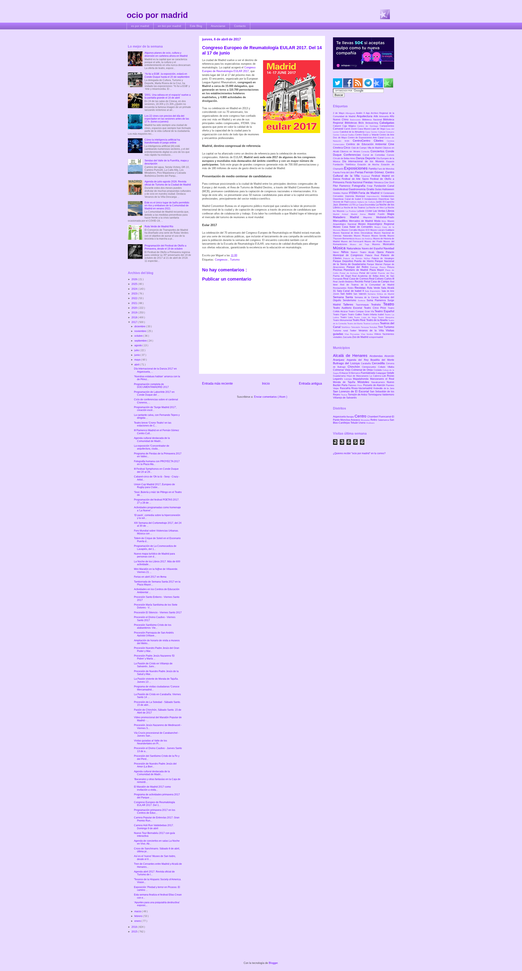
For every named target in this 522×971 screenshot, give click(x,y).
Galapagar (381, 373)
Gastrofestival (341, 189)
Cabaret (337, 126)
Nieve (337, 252)
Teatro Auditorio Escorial (348, 307)
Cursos (390, 155)
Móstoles (364, 382)
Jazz (336, 204)
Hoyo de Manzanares (358, 376)
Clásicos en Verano (350, 151)
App (368, 113)
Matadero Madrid (348, 217)
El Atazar (344, 373)
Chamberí (373, 416)
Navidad (389, 248)
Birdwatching (372, 123)
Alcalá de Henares (351, 355)
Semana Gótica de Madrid (381, 294)
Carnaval (338, 128)
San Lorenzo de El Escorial (351, 391)
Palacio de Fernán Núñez (357, 258)
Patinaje (375, 267)
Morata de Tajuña (345, 382)
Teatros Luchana (371, 323)
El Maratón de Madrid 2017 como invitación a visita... (152, 788)
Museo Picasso (362, 235)
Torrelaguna (375, 394)
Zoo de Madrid (360, 337)
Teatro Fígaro (340, 314)
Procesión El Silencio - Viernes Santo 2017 (158, 612)
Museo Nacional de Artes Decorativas (353, 233)
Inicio (266, 383)
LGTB (352, 204)
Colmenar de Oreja (362, 369)
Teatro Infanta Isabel (374, 314)
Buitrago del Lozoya (347, 363)
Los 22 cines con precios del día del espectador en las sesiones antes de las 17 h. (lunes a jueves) (167, 118)
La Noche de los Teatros (353, 207)
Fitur (336, 185)
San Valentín (360, 294)
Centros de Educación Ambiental (367, 144)
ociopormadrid (376, 337)
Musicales (388, 244)
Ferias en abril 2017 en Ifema (150, 576)
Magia (390, 214)
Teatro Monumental (343, 320)
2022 (135, 298)
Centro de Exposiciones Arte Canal (366, 137)
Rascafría (346, 388)
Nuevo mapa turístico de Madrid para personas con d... (154, 555)
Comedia (365, 151)
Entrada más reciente (217, 383)
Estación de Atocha (369, 164)
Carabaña (366, 363)
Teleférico (346, 327)
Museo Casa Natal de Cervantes (353, 226)
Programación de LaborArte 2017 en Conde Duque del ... (154, 393)
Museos (377, 244)
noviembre (140, 331)
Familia (373, 168)
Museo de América (364, 238)
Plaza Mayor (377, 270)
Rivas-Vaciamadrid (362, 388)
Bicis (361, 122)
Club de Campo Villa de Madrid (367, 147)
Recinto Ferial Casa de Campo (372, 281)
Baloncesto (356, 120)
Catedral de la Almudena (352, 132)
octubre (138, 335)
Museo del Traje (361, 244)
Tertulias (373, 327)
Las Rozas (388, 375)
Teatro (388, 304)
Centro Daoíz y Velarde (367, 134)
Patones (352, 385)
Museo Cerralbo (349, 230)
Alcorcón (389, 356)
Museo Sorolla (379, 235)
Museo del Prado (373, 241)
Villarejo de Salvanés (345, 397)
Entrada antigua (310, 383)
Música (340, 248)
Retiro (351, 288)
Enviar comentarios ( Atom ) (270, 396)
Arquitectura (365, 116)
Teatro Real (359, 320)
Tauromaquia (363, 304)
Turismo (235, 259)
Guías (378, 189)
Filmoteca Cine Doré (384, 182)
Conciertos (378, 151)
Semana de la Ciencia (367, 297)
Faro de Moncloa (385, 169)
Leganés (338, 378)
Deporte (370, 158)
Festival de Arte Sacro (356, 179)
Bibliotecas (352, 122)
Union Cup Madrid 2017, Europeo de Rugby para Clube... (154, 486)
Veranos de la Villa (372, 330)
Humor (345, 193)
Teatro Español (384, 311)
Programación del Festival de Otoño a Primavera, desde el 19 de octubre (165, 247)
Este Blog (196, 26)
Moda (378, 221)
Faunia (336, 172)
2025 (135, 284)
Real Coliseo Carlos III (381, 278)
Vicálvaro (370, 423)
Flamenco (345, 185)
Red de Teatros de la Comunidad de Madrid (367, 284)
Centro (361, 416)
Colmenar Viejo (342, 369)
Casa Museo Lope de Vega (372, 129)
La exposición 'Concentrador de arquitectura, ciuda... (151, 447)
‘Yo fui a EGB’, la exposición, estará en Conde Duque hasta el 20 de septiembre (167, 75)
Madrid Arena (359, 214)
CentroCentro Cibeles (370, 140)
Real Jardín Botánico (344, 281)
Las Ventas (379, 211)
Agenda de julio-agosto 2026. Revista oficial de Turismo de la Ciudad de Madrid (168, 183)
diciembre (140, 326)
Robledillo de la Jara (383, 388)
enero (138, 921)
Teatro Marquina (386, 317)
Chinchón (355, 366)
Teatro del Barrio (355, 323)
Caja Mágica (349, 126)
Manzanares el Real (382, 378)
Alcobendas (376, 356)
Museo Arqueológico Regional (376, 224)
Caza (368, 132)
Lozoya (348, 379)
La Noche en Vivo (375, 207)
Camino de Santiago (368, 126)
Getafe (390, 373)
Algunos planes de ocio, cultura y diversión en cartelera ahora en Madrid (166, 54)
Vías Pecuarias (353, 334)
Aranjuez (340, 359)
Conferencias (353, 154)
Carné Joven (351, 129)
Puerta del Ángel (342, 276)
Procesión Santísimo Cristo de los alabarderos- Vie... (152, 626)
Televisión (356, 327)
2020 (135, 307)
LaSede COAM (365, 211)
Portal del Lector (368, 273)
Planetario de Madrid (356, 270)
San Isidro (346, 293)
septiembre (140, 340)
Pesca (383, 267)
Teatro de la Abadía (377, 320)
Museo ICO (364, 230)
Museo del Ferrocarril (352, 241)
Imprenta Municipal (356, 196)
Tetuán (355, 422)
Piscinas (338, 270)
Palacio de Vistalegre (383, 258)
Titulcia (344, 395)
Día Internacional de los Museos (364, 161)
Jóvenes (344, 204)
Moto (384, 221)
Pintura (390, 267)
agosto (138, 345)
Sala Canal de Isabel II (351, 291)
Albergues (350, 113)
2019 (135, 312)
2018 (135, 317)
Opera (381, 252)
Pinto (360, 385)
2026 (135, 279)
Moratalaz (365, 420)
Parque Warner (375, 264)
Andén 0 (361, 113)
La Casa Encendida (365, 204)
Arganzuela (339, 416)
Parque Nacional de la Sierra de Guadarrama (363, 262)
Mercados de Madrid (361, 221)
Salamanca (384, 420)
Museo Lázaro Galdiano (382, 230)
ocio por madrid (157, 15)
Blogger (273, 962)
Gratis (370, 189)
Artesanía (384, 116)
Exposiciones (356, 168)
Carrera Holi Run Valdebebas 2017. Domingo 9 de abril (154, 827)
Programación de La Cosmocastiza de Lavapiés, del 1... (155, 547)
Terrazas (365, 327)
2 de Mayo (339, 113)
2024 (135, 288)
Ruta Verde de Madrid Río (159, 226)
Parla (345, 385)
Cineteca (338, 147)
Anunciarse (218, 26)
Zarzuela (347, 337)
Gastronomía (357, 189)
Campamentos (387, 126)
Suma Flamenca (377, 300)
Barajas (350, 416)
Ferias (359, 172)
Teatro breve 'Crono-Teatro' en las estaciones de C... (152, 424)
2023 (135, 293)
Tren (381, 327)
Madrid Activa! (342, 214)
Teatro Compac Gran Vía (361, 311)
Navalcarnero (379, 382)
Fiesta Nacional (354, 182)
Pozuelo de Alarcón (374, 385)
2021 (135, 303)
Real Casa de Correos (356, 278)
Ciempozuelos (370, 367)
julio (137, 350)
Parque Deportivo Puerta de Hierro (354, 261)
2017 (135, 322)
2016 (135, 927)
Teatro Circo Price (376, 307)
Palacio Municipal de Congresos (363, 254)
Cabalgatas (386, 122)
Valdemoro (388, 394)
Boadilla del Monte (382, 359)
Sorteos (362, 300)
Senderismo (350, 300)
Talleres (349, 304)
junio (137, 355)
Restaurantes (340, 288)
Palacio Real (373, 255)
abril (137, 364)
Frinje (370, 186)
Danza (360, 158)
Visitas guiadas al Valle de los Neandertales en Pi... (150, 742)
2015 (135, 931)
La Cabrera (375, 376)
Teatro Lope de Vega (366, 317)
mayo (137, 359)
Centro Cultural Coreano (382, 132)
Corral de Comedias (375, 155)
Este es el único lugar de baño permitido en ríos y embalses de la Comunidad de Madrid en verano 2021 (167, 205)
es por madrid (140, 26)
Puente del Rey (386, 273)
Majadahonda (361, 378)
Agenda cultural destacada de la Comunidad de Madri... (152, 439)
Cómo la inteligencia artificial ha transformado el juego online (162, 141)
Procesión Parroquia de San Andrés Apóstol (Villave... (154, 634)
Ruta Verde (374, 287)
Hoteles (337, 193)
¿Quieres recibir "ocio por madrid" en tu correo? (359, 453)
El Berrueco (355, 373)
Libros (390, 210)
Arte (376, 116)
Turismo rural (341, 330)
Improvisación (374, 196)
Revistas (361, 287)
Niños (346, 252)
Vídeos (378, 334)
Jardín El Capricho (385, 202)
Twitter (354, 330)
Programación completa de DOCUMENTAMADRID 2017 (151, 385)
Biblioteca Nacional (372, 119)
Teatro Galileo (355, 314)
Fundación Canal (384, 185)
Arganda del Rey (358, 359)
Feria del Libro (347, 172)
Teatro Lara (347, 317)
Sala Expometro (373, 291)
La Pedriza (351, 211)
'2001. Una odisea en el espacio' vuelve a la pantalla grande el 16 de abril (168, 96)
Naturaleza (354, 248)
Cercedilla (379, 363)
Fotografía (359, 185)
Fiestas (368, 182)
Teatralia (377, 304)
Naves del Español (373, 248)
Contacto (240, 26)
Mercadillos (341, 220)
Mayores (369, 217)
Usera (362, 422)
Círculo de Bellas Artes (344, 158)
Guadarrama (340, 376)
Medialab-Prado (385, 217)
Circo (347, 147)
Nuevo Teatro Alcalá (364, 252)
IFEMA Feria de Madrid (364, 192)
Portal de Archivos (349, 273)
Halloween (388, 189)
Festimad (366, 176)
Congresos (221, 259)
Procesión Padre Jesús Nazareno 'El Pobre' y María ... (154, 657)
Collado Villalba (386, 367)
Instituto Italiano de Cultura (362, 202)
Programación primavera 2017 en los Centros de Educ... (154, 811)
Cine (391, 144)
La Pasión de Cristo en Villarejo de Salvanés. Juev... (153, 665)
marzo (138, 911)
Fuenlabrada (368, 373)
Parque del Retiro (358, 267)
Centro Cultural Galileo (344, 135)
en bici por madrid (169, 26)
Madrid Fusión (377, 214)
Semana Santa (344, 297)
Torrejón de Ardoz (358, 394)
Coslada (378, 370)
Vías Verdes (367, 334)
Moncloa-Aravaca (350, 419)
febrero (138, 916)
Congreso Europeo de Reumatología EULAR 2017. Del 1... (154, 804)
